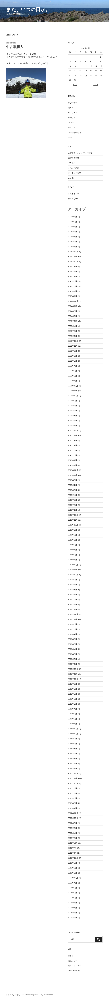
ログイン (71, 956)
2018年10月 (73, 525)
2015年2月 (72, 719)
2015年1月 (72, 724)
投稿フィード (73, 961)
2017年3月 (72, 599)
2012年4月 (72, 833)
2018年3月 (72, 555)
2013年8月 (72, 793)
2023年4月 (72, 326)
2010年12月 (73, 858)
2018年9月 (72, 530)
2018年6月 (72, 540)
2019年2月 (72, 505)
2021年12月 (73, 386)
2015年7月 (72, 694)
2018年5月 (72, 545)
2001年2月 (72, 917)
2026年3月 (72, 237)
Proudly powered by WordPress (39, 995)
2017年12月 (73, 565)
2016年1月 (72, 664)
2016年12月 (73, 614)
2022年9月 (72, 351)
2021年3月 (72, 415)
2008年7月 (72, 888)
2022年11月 (73, 346)
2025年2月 (72, 296)
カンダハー (72, 178)
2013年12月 (73, 773)
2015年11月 (73, 674)
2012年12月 (73, 813)
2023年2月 (72, 331)
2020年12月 (73, 430)
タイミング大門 (74, 173)
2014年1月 (72, 768)
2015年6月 (72, 699)
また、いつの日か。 (28, 9)
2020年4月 (72, 450)
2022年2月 (72, 376)
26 (86, 75)
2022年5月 (72, 361)
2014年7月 (72, 744)
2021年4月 (72, 410)
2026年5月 (72, 227)
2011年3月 (72, 853)
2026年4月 (72, 232)
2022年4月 (72, 366)
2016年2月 (72, 659)
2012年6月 (72, 828)
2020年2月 (72, 460)
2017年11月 (73, 570)
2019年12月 (73, 470)
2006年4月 (72, 903)
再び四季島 (72, 103)
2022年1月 (72, 381)
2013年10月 (73, 783)
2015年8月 (72, 689)
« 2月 (75, 84)
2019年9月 (72, 480)
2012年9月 (72, 823)
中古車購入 (14, 47)
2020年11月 (73, 435)
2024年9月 (72, 311)
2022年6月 (72, 356)
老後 (70, 137)
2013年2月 (72, 808)
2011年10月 (73, 843)
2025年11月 (73, 256)
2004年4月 (72, 913)
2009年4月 (72, 883)
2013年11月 (73, 778)
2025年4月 (72, 291)
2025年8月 (72, 271)
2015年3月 (72, 714)
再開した (71, 117)
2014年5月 (72, 748)
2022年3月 (72, 371)
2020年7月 (72, 445)
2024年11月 (73, 306)
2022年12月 (73, 341)
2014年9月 (72, 739)
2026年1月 (72, 247)
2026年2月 (72, 241)
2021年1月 (72, 425)
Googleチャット (74, 132)
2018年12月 (73, 515)
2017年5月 (72, 594)
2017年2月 (72, 604)
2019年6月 (72, 490)
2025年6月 (72, 281)
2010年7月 (72, 863)
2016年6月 (72, 639)
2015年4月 (72, 709)
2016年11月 (73, 619)
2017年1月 (72, 609)
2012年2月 (72, 838)
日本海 (71, 108)
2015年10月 (73, 679)
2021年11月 (73, 391)
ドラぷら (71, 163)
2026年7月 (72, 222)
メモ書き (71, 194)
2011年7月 (72, 848)
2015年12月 (73, 669)
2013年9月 (72, 788)
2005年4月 (72, 908)
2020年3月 (72, 455)
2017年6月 (72, 590)
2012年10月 (73, 818)
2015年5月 (72, 704)
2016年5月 (72, 644)
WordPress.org (74, 971)
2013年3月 (72, 803)
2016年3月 (72, 654)
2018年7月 (72, 535)
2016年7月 (72, 634)
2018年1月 (72, 560)
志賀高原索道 (73, 158)
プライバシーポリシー (15, 995)
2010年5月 (72, 868)
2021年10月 (73, 396)
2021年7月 (72, 406)
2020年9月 (72, 440)
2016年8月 (72, 629)
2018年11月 (73, 520)
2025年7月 (72, 276)
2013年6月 (72, 798)
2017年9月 (72, 580)
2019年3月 (72, 500)
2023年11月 (73, 321)
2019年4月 (72, 495)
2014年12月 (73, 729)
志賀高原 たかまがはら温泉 (80, 153)
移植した (71, 127)
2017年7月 (72, 584)
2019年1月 (72, 510)
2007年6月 (72, 898)
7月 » (95, 84)
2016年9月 (72, 624)
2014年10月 (73, 734)
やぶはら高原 (73, 168)
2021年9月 (72, 401)
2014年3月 (72, 758)
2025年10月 (73, 261)
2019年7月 (72, 485)
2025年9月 (72, 266)
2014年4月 (72, 753)
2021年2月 (72, 420)
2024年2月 (72, 316)
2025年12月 (73, 251)
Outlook (71, 123)
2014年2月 (72, 763)
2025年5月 (72, 286)
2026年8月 (72, 217)
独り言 (71, 199)
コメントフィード (75, 966)
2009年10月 (73, 878)
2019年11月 (73, 475)
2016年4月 (72, 649)
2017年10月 (73, 574)
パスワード (72, 113)
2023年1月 (72, 336)
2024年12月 (73, 301)
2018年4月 (72, 550)
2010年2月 (72, 873)
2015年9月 (72, 684)
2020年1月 (72, 465)
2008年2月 (72, 893)
